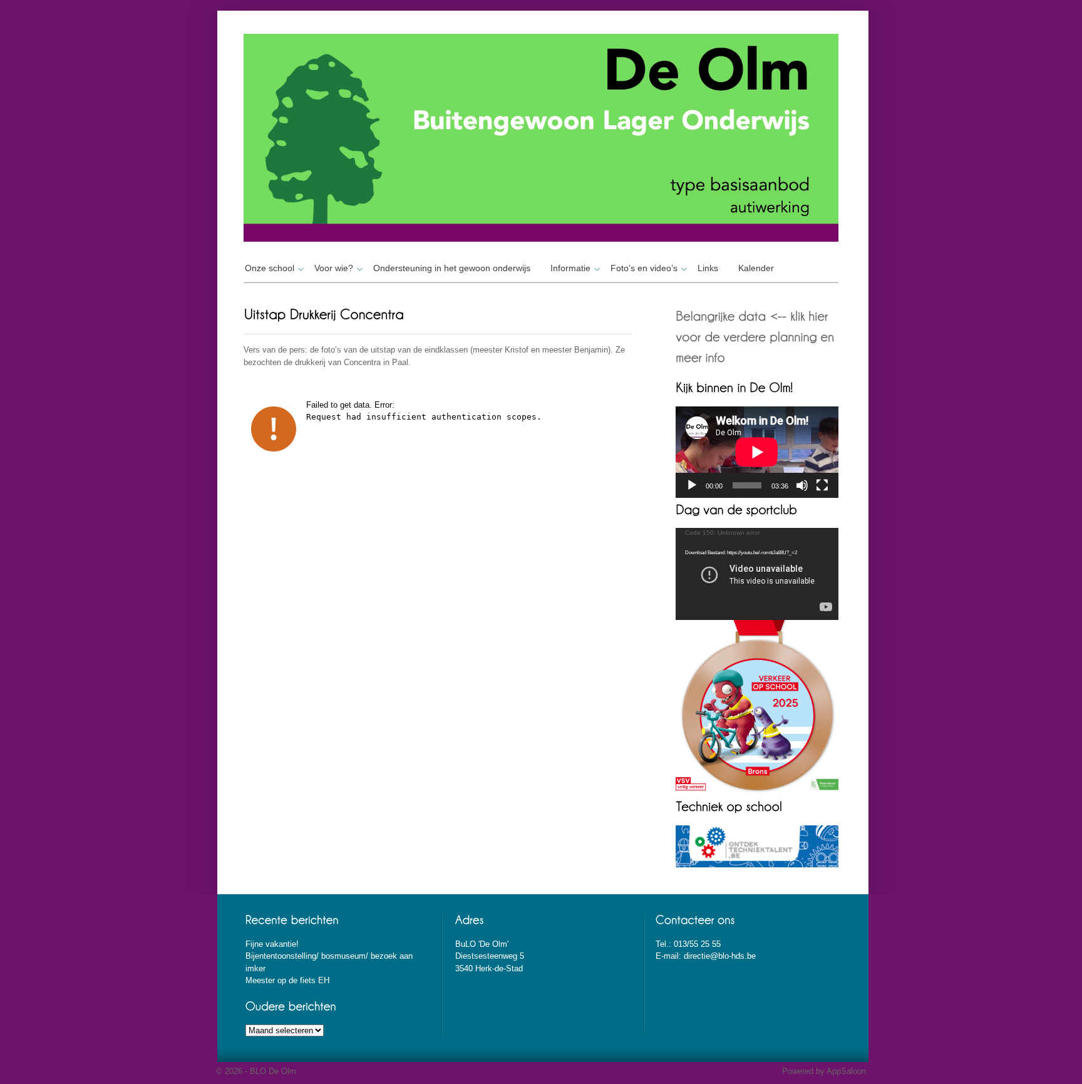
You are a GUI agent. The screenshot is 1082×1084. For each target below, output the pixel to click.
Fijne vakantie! (272, 944)
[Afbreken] (802, 485)
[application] (757, 452)
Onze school (269, 268)
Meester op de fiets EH (287, 980)
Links (708, 268)
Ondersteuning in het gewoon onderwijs (451, 268)
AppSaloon (846, 1071)
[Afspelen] (692, 485)
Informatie (570, 268)
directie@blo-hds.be (720, 956)
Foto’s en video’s (644, 268)
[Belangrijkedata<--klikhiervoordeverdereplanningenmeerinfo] (757, 335)
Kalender (756, 268)
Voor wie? (333, 268)
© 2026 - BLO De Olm (256, 1071)
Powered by (804, 1071)
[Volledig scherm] (822, 485)
